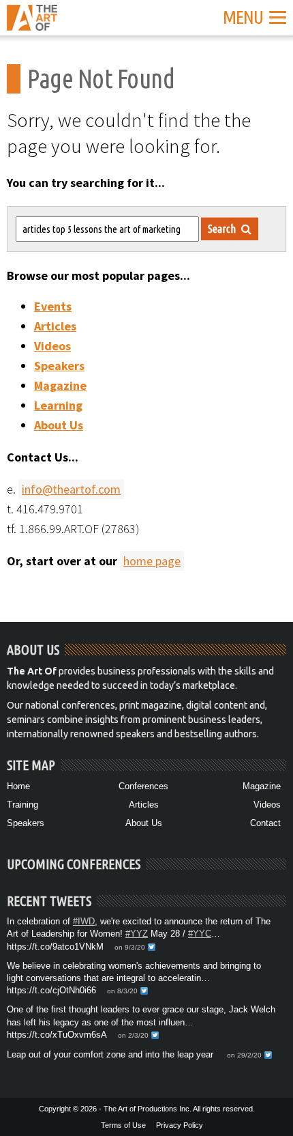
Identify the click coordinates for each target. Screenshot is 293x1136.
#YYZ (136, 933)
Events (53, 306)
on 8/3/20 (122, 991)
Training (22, 804)
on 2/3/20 (133, 1035)
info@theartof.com (71, 489)
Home (18, 786)
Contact (265, 823)
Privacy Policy (179, 1125)
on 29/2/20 (244, 1055)
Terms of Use (123, 1125)
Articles (55, 326)
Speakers (59, 365)
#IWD (84, 921)
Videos (52, 346)
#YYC (199, 933)
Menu (243, 16)
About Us (58, 425)
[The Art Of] (32, 22)
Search (223, 229)
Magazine (60, 385)
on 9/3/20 (129, 947)
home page (152, 561)
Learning (58, 405)
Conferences (143, 786)
